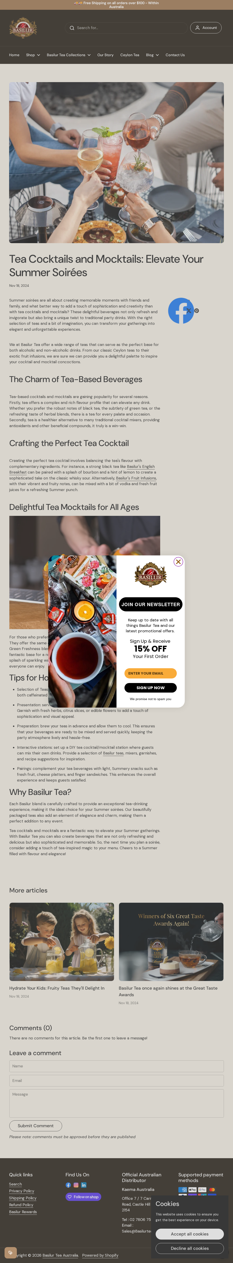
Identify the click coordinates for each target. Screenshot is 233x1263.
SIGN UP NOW (151, 688)
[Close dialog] (178, 561)
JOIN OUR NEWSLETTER (151, 604)
